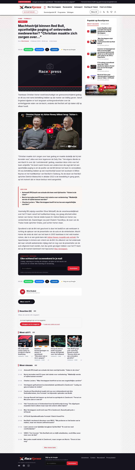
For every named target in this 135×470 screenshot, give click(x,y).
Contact (92, 457)
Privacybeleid (110, 457)
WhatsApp (28, 49)
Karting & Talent (91, 7)
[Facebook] (24, 466)
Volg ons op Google (69, 49)
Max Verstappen (54, 7)
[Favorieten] (111, 12)
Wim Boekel (25, 41)
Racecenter (67, 7)
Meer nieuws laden (50, 447)
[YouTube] (19, 466)
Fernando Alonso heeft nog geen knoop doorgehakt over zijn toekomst (90, 2)
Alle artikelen (30, 12)
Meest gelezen (93, 24)
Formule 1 (28, 18)
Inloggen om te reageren (30, 324)
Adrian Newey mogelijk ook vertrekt (61, 237)
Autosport (78, 7)
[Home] (30, 7)
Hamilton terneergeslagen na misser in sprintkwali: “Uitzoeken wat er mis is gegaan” (35, 2)
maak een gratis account (52, 324)
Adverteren (85, 457)
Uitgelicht (105, 24)
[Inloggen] (115, 12)
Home (20, 18)
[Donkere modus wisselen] (104, 12)
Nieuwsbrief (101, 457)
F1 (45, 7)
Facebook (39, 49)
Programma (62, 12)
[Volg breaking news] (100, 12)
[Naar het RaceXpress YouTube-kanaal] (101, 90)
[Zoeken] (107, 12)
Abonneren (111, 87)
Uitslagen (70, 12)
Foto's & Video (106, 7)
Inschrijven (73, 268)
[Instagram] (29, 466)
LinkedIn (55, 49)
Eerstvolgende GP (50, 12)
